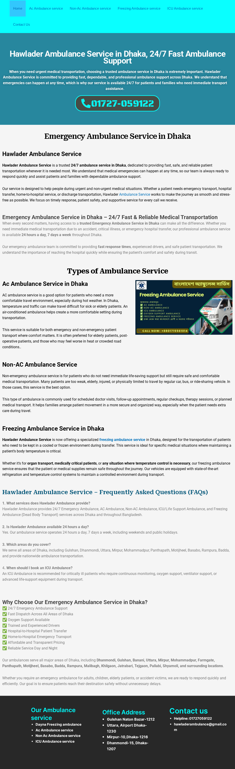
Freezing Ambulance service (139, 8)
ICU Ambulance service (185, 8)
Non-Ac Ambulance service (90, 8)
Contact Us (21, 24)
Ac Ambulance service (46, 8)
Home (17, 8)
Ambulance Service (134, 194)
